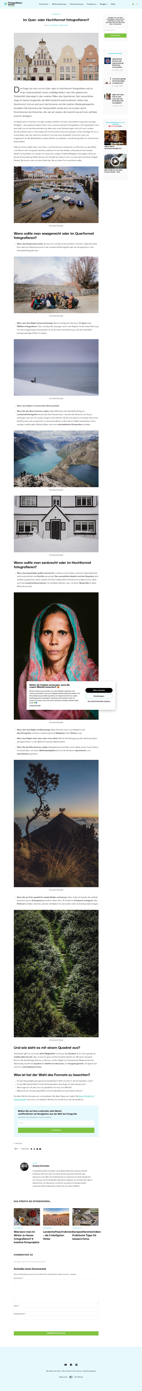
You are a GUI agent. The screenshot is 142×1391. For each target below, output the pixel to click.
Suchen (79, 1371)
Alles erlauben (99, 690)
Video (113, 4)
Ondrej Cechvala (41, 1166)
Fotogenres (91, 4)
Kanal (116, 126)
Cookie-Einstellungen (89, 1371)
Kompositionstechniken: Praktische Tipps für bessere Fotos (86, 1235)
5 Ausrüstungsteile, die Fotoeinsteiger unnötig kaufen (119, 81)
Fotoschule (43, 4)
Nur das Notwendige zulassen (99, 701)
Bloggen (103, 4)
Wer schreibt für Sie (68, 1371)
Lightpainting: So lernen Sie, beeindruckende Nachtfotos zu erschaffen (117, 63)
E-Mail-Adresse (20, 1314)
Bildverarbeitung (59, 4)
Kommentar (18, 1278)
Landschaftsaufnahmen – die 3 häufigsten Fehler (57, 1235)
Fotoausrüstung (76, 4)
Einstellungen (99, 696)
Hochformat (53, 25)
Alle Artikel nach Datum (53, 1371)
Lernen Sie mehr (35, 705)
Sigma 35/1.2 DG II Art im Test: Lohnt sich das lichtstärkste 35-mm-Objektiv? (118, 99)
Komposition (63, 25)
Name (16, 1306)
